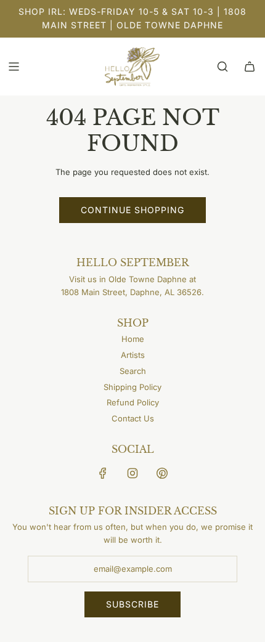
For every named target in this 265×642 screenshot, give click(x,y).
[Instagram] (132, 473)
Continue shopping (132, 210)
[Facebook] (102, 473)
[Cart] (249, 66)
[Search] (222, 66)
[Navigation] (13, 66)
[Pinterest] (162, 473)
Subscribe (132, 604)
